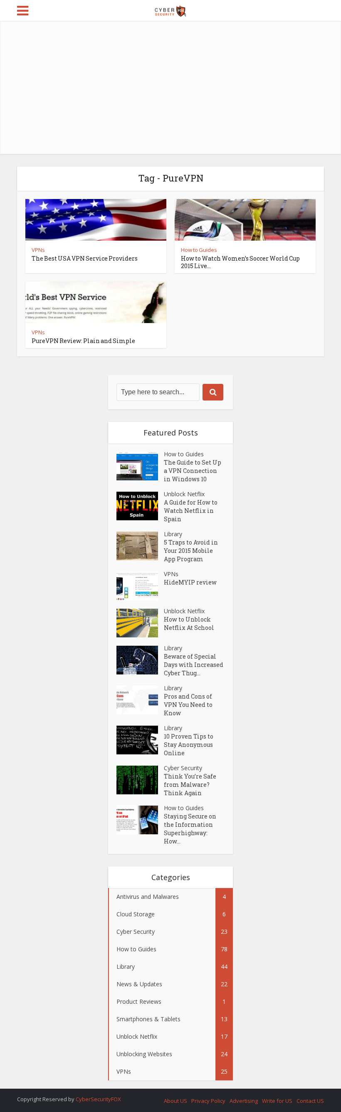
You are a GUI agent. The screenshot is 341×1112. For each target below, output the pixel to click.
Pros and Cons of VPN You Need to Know (188, 704)
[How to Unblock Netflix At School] (140, 623)
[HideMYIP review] (140, 586)
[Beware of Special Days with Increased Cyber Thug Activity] (140, 660)
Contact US (310, 1101)
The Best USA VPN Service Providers (85, 258)
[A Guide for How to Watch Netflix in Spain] (140, 506)
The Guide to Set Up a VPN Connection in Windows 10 (192, 470)
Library (173, 534)
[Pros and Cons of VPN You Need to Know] (140, 700)
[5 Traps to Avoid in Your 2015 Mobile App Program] (140, 546)
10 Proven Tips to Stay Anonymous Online (188, 744)
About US (175, 1101)
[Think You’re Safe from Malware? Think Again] (140, 780)
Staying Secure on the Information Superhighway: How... (190, 828)
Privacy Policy (208, 1101)
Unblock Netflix (184, 494)
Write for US (277, 1101)
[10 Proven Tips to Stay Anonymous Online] (140, 740)
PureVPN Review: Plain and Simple (83, 341)
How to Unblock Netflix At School (189, 623)
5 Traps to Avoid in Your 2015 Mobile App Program (191, 550)
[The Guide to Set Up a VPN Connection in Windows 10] (140, 466)
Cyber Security (183, 768)
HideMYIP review (190, 582)
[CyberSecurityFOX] (170, 9)
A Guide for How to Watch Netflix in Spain (190, 510)
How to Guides (199, 250)
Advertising (244, 1101)
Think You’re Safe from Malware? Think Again (190, 784)
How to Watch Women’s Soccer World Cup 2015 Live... (240, 262)
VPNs (38, 250)
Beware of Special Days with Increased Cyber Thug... (193, 664)
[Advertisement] (170, 87)
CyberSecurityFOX (98, 1099)
